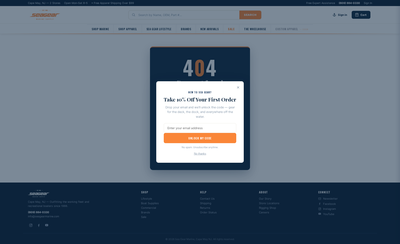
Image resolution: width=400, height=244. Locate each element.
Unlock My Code (200, 138)
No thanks (200, 153)
